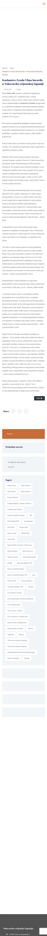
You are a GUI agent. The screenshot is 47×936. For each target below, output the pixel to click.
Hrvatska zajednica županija (16, 515)
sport (33, 575)
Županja (26, 658)
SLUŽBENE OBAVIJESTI (17, 462)
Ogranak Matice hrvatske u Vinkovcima (19, 545)
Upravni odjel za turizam (15, 628)
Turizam (30, 587)
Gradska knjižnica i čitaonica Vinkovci (19, 503)
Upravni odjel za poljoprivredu (17, 622)
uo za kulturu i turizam (14, 593)
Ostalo (12, 68)
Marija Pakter (25, 533)
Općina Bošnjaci (12, 551)
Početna (5, 68)
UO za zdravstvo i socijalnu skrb (17, 616)
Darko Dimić (11, 491)
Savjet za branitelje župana (15, 569)
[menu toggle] (44, 3)
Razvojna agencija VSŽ (24, 563)
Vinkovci (30, 628)
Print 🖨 (39, 398)
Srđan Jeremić (11, 581)
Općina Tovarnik (12, 557)
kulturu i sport (11, 533)
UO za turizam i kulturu (14, 611)
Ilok (31, 515)
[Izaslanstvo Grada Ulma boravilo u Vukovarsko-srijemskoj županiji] (13, 411)
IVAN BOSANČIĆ (13, 521)
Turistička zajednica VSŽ (15, 587)
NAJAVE (11, 467)
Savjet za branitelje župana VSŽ (17, 575)
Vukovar (21, 634)
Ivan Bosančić (28, 521)
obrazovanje (11, 539)
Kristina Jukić (23, 527)
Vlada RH (10, 634)
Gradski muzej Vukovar (14, 509)
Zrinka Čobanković (13, 658)
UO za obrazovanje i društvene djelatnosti (20, 599)
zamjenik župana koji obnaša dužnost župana (21, 652)
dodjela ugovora (25, 491)
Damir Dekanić (25, 485)
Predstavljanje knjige (29, 557)
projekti (9, 563)
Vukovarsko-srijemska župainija (17, 640)
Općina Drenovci (28, 551)
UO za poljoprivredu (13, 604)
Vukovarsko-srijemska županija (17, 646)
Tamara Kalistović (26, 581)
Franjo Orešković (12, 497)
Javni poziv (10, 527)
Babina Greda (11, 485)
